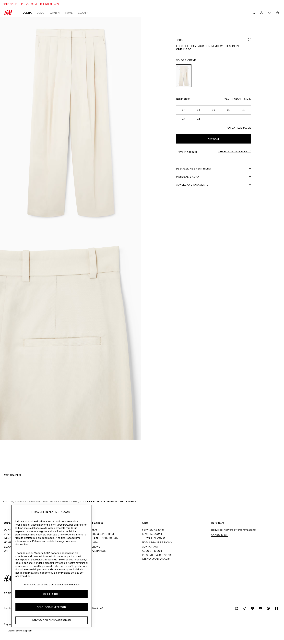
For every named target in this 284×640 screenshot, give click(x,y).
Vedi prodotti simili (237, 98)
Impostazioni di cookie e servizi (51, 620)
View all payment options (20, 630)
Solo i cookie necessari (51, 607)
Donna (27, 12)
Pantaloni (33, 501)
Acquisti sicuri (152, 550)
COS (180, 40)
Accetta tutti (51, 594)
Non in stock (183, 98)
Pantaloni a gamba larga (60, 501)
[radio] (183, 75)
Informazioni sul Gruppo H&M (93, 533)
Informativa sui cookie (157, 555)
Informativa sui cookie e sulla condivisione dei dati (52, 584)
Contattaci (150, 546)
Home (69, 12)
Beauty (83, 12)
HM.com (8, 501)
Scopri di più (219, 535)
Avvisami (213, 138)
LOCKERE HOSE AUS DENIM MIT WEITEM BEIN (108, 501)
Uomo (40, 12)
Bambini (54, 12)
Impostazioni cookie (156, 559)
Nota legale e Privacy (157, 542)
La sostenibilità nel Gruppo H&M (95, 538)
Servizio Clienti (153, 529)
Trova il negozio (153, 538)
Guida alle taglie (239, 127)
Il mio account (152, 533)
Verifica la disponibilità (234, 151)
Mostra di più (13, 475)
